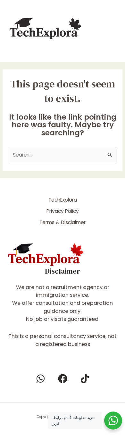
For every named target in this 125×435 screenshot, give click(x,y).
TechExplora (62, 199)
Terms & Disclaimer (62, 222)
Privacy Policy (62, 211)
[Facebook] (62, 378)
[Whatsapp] (40, 378)
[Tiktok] (84, 378)
